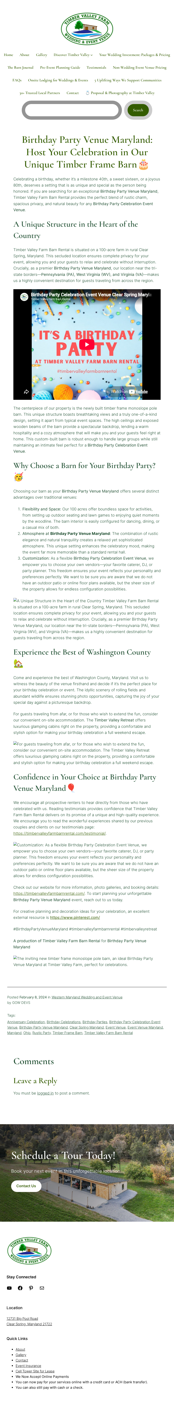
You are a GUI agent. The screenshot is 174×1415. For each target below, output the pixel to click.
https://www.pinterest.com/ (75, 917)
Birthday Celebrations (64, 1022)
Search (138, 110)
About (20, 1349)
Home (8, 54)
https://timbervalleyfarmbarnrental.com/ (49, 893)
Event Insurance (28, 1366)
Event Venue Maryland (145, 1027)
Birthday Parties (94, 1022)
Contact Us (26, 1186)
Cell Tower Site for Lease (35, 1371)
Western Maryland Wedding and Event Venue (87, 997)
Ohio (27, 1033)
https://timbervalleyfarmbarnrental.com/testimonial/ (59, 833)
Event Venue (116, 1027)
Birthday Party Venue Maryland (43, 1027)
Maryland (14, 1033)
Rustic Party (41, 1033)
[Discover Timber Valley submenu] (91, 55)
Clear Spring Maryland (87, 1027)
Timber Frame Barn (67, 1033)
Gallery (21, 1355)
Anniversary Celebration (26, 1022)
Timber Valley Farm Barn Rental (108, 1033)
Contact (22, 1360)
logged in (45, 1093)
